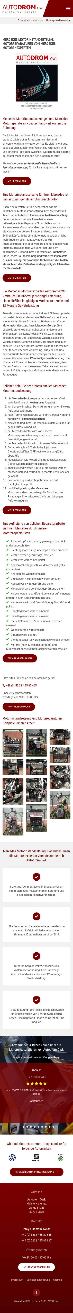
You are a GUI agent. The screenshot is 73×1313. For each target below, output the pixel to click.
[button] (68, 8)
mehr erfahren (17, 181)
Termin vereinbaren (20, 658)
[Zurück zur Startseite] (24, 8)
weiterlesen (36, 1101)
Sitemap (57, 1279)
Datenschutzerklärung (38, 1279)
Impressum (17, 1279)
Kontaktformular (19, 707)
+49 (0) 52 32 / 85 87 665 (21, 685)
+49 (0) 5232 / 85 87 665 (37, 1234)
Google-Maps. (51, 1057)
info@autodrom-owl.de (59, 20)
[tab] (20, 1127)
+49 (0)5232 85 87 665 (31, 20)
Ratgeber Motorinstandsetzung (34, 1172)
